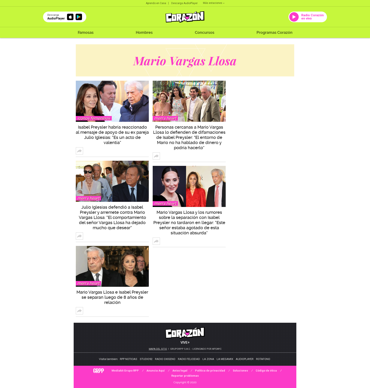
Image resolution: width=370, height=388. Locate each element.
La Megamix (225, 359)
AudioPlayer (245, 359)
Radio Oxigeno (165, 359)
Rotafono (263, 359)
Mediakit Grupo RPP (125, 370)
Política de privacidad (210, 370)
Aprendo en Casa (156, 3)
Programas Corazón (274, 32)
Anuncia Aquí (155, 370)
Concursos (204, 32)
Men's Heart (88, 198)
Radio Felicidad (189, 359)
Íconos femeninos (94, 118)
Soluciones (240, 370)
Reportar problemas (185, 375)
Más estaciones (212, 2)
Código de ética (266, 370)
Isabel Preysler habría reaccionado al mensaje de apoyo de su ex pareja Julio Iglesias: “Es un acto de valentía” (112, 135)
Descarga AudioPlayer (184, 3)
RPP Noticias (128, 359)
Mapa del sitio (158, 349)
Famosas (86, 32)
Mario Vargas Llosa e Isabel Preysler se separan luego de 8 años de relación (112, 297)
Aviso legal (179, 370)
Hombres (144, 32)
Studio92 (146, 359)
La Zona (208, 359)
